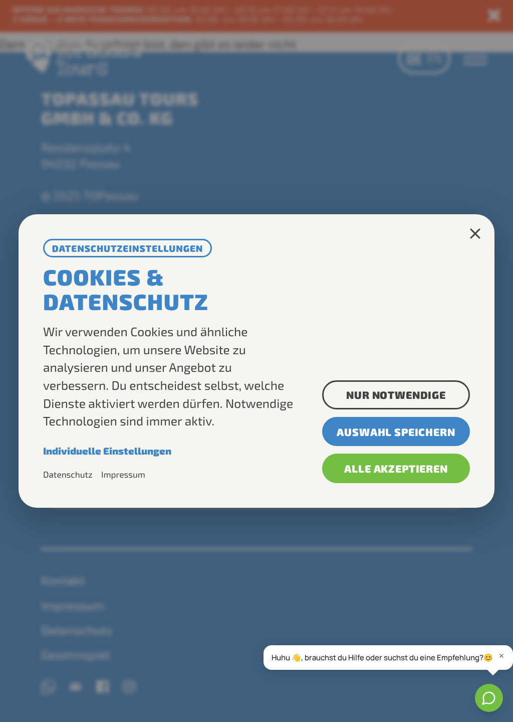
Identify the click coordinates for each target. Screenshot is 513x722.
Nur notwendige (396, 394)
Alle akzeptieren (395, 468)
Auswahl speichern (396, 431)
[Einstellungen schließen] (475, 233)
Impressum (123, 475)
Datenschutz (68, 475)
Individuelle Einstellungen (107, 451)
